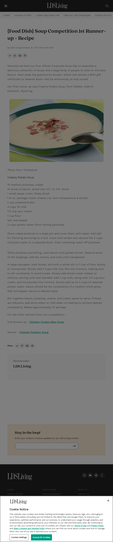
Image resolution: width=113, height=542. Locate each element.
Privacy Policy (97, 526)
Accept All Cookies (41, 537)
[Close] (108, 500)
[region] (56, 519)
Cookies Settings (19, 537)
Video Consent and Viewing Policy (29, 528)
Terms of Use (80, 526)
